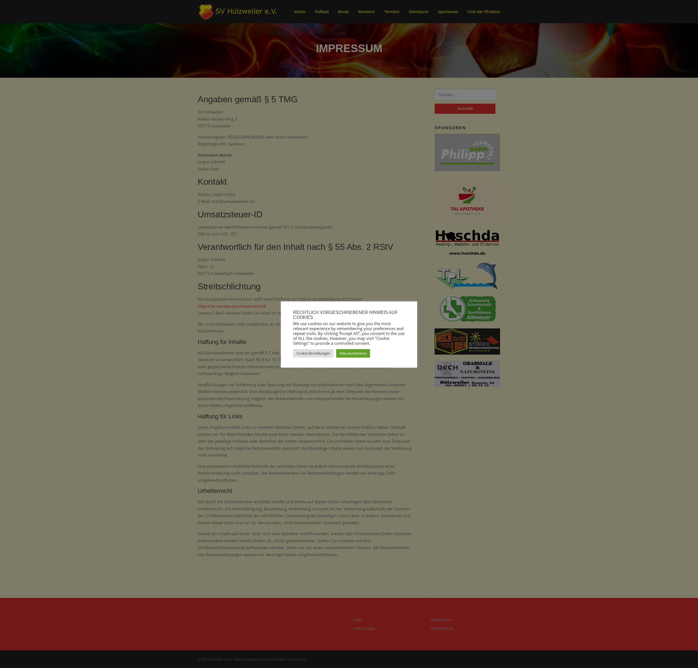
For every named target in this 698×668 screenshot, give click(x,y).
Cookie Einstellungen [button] (313, 353)
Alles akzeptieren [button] (353, 353)
